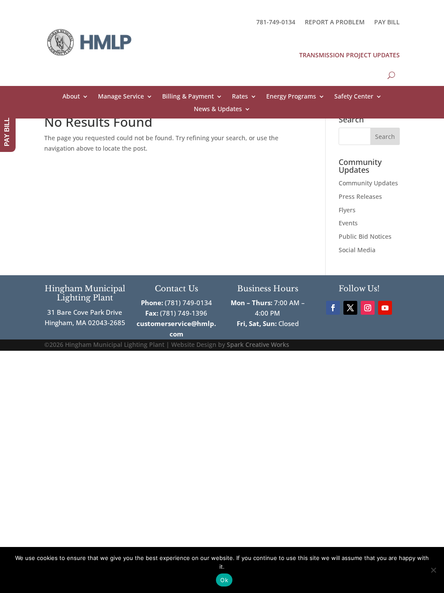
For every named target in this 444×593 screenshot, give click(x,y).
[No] (433, 570)
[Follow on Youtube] (385, 308)
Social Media (357, 250)
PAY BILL (387, 22)
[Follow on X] (350, 308)
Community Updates (368, 183)
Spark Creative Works (258, 344)
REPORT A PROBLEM (335, 22)
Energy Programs (291, 96)
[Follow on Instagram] (368, 308)
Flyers (347, 210)
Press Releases (360, 196)
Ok (224, 580)
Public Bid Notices (365, 236)
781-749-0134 (275, 22)
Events (348, 223)
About (71, 96)
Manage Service (121, 96)
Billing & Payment (188, 96)
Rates (240, 96)
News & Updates (218, 109)
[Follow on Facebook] (333, 308)
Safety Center (353, 96)
